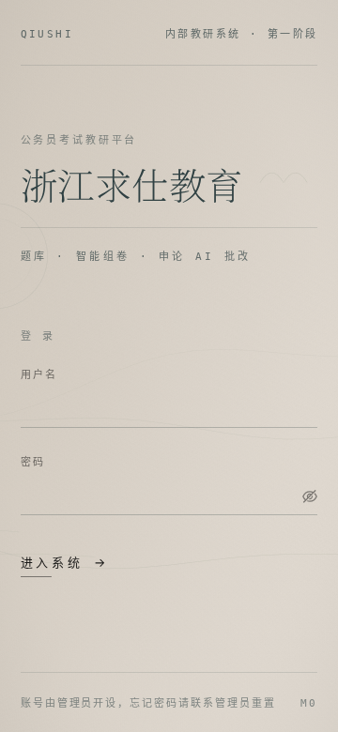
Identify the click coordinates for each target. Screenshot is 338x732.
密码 (33, 461)
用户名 (39, 374)
